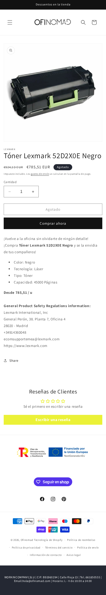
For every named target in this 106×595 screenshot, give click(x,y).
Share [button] (13, 360)
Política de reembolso (81, 540)
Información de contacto (46, 555)
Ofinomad (27, 540)
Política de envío (88, 547)
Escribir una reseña (52, 419)
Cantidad (10, 182)
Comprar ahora (53, 223)
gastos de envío (40, 173)
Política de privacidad (26, 547)
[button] (9, 22)
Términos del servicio (59, 547)
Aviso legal (74, 555)
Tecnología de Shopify (48, 540)
